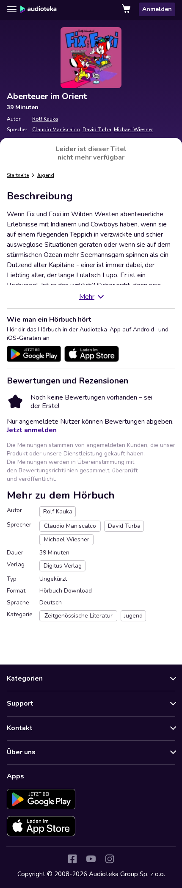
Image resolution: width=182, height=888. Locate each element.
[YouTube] (91, 859)
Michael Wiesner (133, 129)
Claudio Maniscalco (56, 129)
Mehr (86, 297)
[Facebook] (72, 859)
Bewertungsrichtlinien (48, 470)
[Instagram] (110, 859)
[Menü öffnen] (12, 9)
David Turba (97, 129)
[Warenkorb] (127, 9)
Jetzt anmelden (32, 430)
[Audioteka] (38, 9)
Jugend (45, 175)
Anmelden (157, 9)
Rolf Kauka (45, 119)
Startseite (18, 175)
